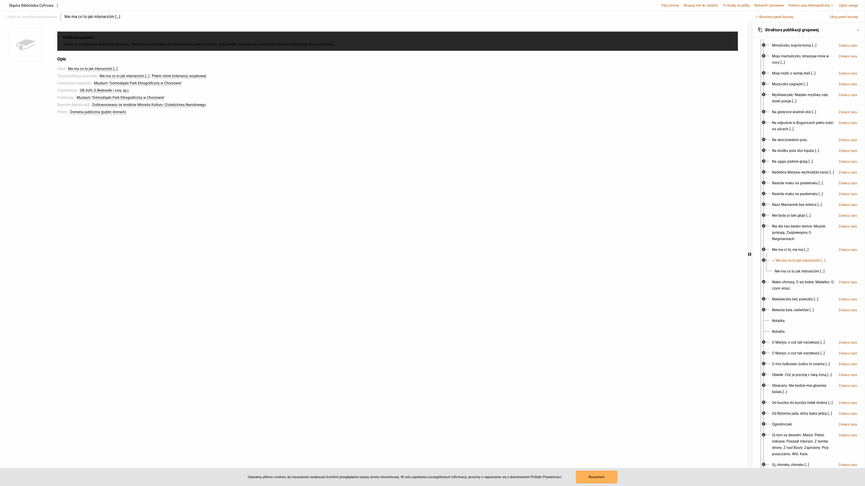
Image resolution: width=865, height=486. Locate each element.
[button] (809, 30)
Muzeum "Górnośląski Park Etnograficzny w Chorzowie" (138, 83)
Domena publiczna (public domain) (98, 112)
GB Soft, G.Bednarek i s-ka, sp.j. (104, 90)
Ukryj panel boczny (844, 17)
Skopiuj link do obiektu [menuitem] (700, 5)
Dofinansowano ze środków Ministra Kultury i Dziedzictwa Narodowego (149, 105)
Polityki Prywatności (546, 477)
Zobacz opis (848, 45)
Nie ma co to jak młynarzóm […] (93, 69)
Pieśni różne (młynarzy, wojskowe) (179, 76)
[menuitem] (794, 45)
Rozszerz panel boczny (776, 17)
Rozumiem (597, 477)
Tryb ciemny (670, 5)
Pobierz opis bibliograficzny (809, 5)
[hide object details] (749, 254)
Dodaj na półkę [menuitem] (738, 5)
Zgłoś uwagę (848, 5)
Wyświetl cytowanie (769, 5)
